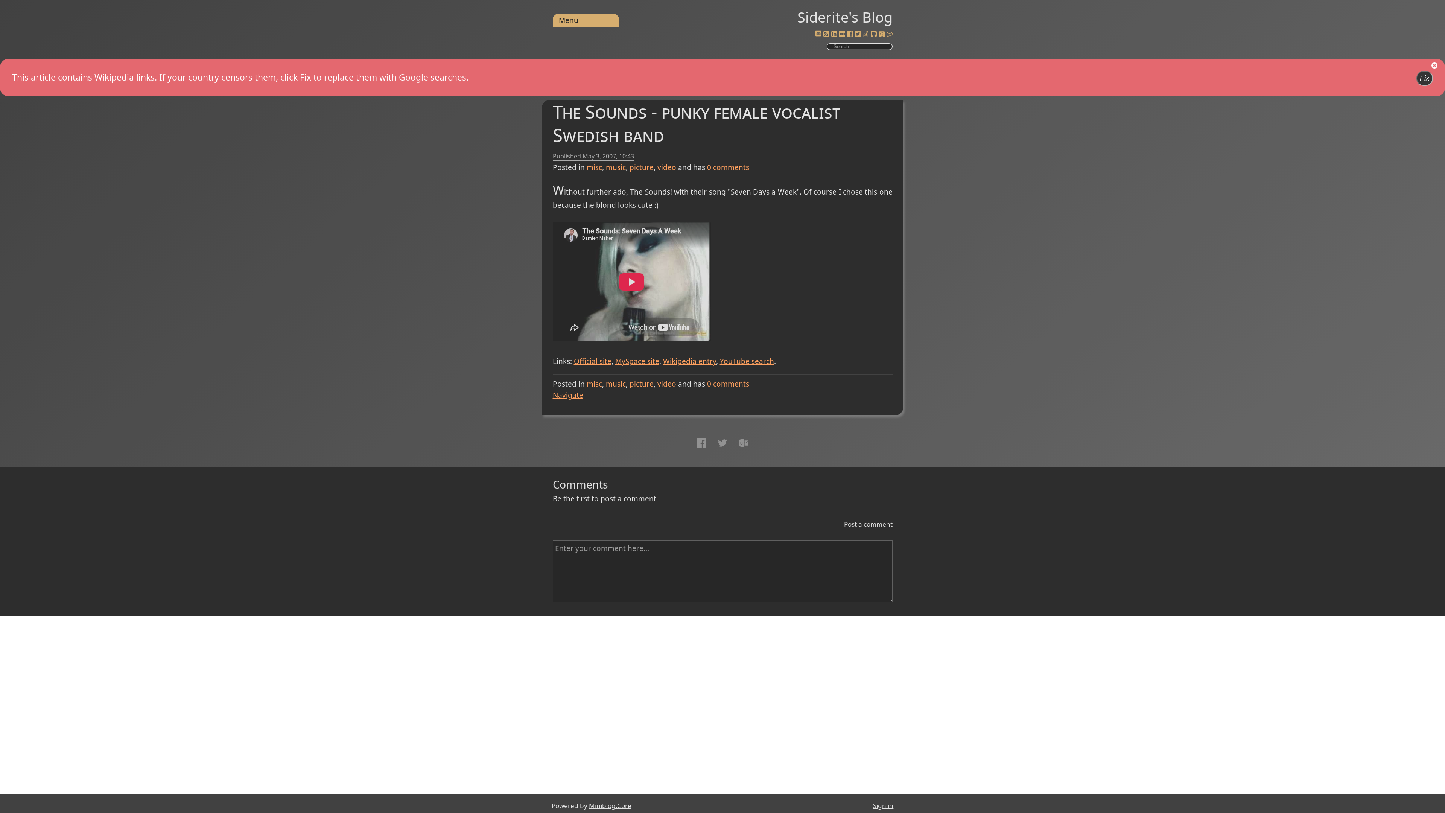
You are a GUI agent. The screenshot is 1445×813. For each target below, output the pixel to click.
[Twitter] (858, 34)
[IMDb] (842, 34)
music (616, 167)
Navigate (568, 395)
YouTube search (747, 361)
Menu (568, 20)
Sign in (883, 805)
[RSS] (826, 34)
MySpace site (637, 361)
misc (594, 167)
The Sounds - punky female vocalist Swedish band (696, 123)
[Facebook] (850, 34)
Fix (1425, 78)
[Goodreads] (882, 34)
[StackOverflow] (866, 34)
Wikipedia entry (689, 361)
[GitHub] (874, 34)
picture (642, 167)
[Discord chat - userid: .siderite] (818, 34)
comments (728, 167)
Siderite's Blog (845, 17)
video (666, 167)
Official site (592, 361)
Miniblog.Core (610, 805)
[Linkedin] (834, 34)
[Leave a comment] (890, 34)
